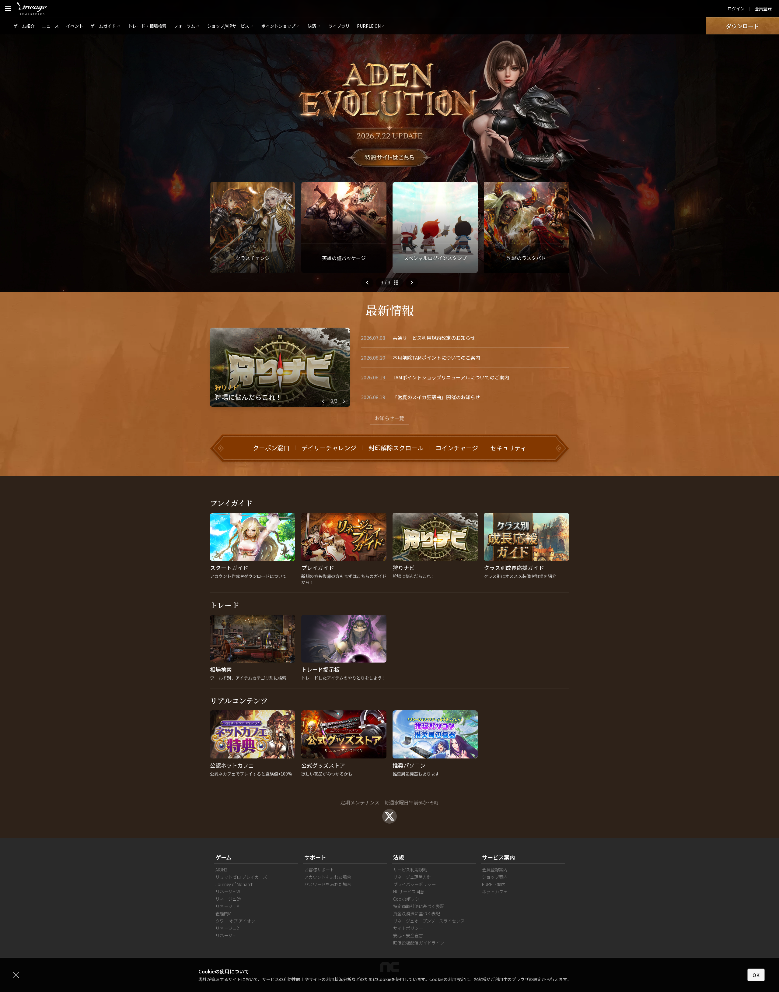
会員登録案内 (495, 870)
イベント (74, 26)
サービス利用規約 (410, 870)
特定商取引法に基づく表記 (418, 906)
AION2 (221, 870)
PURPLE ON (369, 26)
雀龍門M (223, 913)
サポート (315, 857)
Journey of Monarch (234, 884)
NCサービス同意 (408, 891)
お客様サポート (319, 870)
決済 (312, 26)
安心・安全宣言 (408, 935)
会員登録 (763, 8)
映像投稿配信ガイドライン (418, 943)
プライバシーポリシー (414, 884)
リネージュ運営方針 (412, 877)
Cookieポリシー (408, 899)
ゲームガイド (103, 26)
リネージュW (227, 891)
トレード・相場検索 (147, 26)
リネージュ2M (228, 899)
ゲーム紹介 (24, 26)
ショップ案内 (495, 877)
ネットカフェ (495, 891)
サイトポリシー (408, 928)
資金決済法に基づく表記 (416, 913)
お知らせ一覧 (389, 418)
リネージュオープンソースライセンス (429, 921)
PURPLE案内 (493, 884)
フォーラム (184, 26)
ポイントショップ (278, 26)
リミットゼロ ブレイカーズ (241, 877)
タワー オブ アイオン (235, 921)
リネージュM (227, 906)
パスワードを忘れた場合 (327, 884)
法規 (398, 857)
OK (756, 975)
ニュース (50, 26)
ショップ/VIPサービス (228, 26)
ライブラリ (339, 26)
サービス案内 (498, 857)
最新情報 (389, 309)
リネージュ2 (227, 928)
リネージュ (225, 935)
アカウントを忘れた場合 (327, 877)
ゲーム (223, 857)
